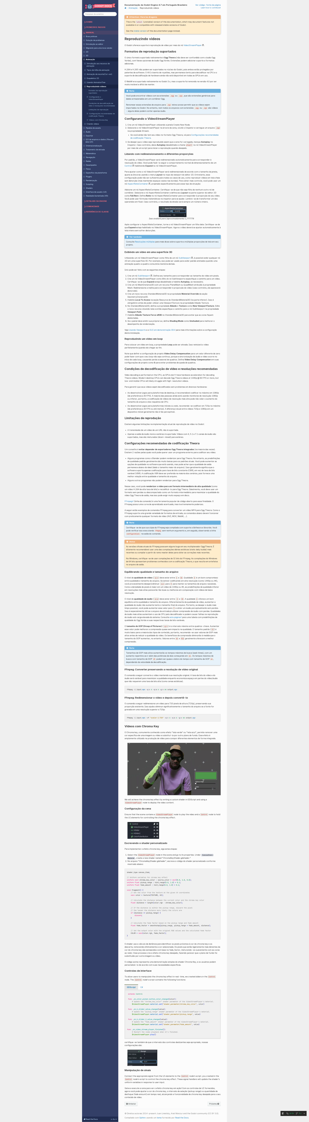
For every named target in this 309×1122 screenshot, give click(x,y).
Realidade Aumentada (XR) (97, 196)
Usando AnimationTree (96, 82)
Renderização (91, 180)
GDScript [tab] (131, 987)
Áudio (88, 132)
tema (159, 1117)
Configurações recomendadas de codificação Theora (102, 115)
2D (87, 52)
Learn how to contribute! (211, 8)
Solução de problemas (95, 40)
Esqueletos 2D (93, 78)
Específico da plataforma (96, 173)
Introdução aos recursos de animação (98, 65)
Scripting (89, 184)
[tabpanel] (172, 1014)
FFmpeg (128, 501)
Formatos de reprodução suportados (98, 92)
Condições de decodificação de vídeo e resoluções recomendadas (102, 104)
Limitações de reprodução (99, 110)
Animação (90, 59)
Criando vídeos (93, 124)
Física (88, 169)
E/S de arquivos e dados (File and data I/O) (99, 140)
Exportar (89, 136)
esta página (175, 617)
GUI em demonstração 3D (162, 330)
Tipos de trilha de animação (98, 70)
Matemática (91, 153)
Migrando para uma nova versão (99, 48)
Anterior (132, 1104)
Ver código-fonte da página (208, 5)
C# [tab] (141, 987)
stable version (140, 31)
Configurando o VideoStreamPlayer (96, 98)
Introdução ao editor (94, 44)
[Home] (125, 8)
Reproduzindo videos (96, 86)
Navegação (90, 157)
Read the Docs (182, 1117)
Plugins (89, 177)
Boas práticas (91, 36)
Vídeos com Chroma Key (98, 120)
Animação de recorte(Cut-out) (99, 74)
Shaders (89, 188)
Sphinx (142, 1117)
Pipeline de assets (93, 128)
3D (87, 56)
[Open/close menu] (84, 36)
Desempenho (91, 165)
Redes (88, 161)
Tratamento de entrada (95, 150)
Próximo (213, 1104)
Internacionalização (94, 146)
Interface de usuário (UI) (96, 192)
